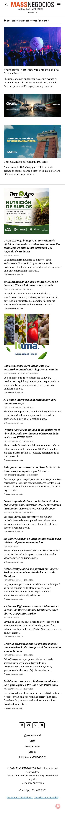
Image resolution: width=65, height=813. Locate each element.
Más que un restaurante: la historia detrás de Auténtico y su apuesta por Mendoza (32, 469)
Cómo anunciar (32, 746)
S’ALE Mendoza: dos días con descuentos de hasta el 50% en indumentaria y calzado (31, 283)
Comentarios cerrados (14, 274)
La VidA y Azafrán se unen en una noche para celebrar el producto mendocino (32, 540)
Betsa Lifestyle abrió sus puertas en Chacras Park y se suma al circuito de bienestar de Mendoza (31, 572)
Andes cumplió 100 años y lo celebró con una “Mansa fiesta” (31, 71)
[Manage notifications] (57, 806)
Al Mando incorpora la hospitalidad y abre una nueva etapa (30, 401)
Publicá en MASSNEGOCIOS (32, 757)
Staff (32, 740)
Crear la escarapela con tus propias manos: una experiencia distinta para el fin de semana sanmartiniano (32, 647)
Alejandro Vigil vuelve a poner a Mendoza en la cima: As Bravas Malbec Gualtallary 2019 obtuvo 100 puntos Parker (31, 609)
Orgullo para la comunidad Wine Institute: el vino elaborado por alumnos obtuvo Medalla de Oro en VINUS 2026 (32, 433)
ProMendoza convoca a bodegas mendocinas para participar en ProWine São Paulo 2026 (31, 683)
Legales (32, 751)
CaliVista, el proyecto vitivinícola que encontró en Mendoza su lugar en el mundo (31, 367)
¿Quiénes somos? (32, 735)
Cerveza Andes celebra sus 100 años (26, 161)
